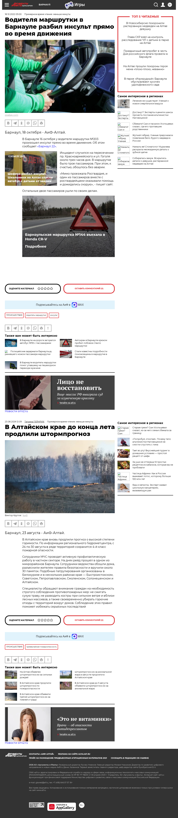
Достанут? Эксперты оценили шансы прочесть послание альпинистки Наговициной (152, 115)
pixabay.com (11, 115)
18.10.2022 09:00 (13, 14)
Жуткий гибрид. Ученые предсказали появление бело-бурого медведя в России (152, 138)
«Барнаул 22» (46, 146)
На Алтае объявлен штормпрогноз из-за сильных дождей (36, 675)
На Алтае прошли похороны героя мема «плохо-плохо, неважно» (145, 68)
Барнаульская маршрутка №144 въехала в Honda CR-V (65, 236)
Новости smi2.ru (16, 411)
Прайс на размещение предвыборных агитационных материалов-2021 (68, 758)
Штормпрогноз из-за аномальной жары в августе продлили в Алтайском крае (93, 675)
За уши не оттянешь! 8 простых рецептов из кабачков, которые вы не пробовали (152, 465)
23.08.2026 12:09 (13, 421)
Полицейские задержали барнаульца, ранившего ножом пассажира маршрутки (28, 352)
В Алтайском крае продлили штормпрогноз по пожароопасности (35, 686)
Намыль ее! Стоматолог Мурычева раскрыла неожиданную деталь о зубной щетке (151, 149)
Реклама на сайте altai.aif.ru (74, 754)
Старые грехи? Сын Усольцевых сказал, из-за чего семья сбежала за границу (151, 430)
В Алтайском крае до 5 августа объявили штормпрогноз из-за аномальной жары (91, 686)
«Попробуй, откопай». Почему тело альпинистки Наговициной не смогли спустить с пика (151, 442)
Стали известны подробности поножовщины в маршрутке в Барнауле (91, 354)
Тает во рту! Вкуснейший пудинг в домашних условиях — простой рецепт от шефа (150, 453)
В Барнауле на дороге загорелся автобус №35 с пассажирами (38, 341)
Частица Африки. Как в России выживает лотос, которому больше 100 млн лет (151, 476)
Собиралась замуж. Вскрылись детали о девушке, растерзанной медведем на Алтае (150, 161)
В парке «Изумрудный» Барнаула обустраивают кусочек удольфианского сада (145, 81)
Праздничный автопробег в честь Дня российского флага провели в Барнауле (145, 54)
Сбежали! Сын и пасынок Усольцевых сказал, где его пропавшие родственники (152, 126)
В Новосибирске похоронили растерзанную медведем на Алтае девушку (145, 26)
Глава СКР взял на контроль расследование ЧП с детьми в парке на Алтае (145, 40)
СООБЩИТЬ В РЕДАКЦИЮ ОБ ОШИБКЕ (130, 758)
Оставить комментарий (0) (89, 288)
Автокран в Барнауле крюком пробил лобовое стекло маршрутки (91, 343)
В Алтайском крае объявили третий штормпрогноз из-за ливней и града (35, 697)
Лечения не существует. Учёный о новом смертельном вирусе (150, 102)
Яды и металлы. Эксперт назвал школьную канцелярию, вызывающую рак (149, 488)
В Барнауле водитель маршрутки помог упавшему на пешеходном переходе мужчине (38, 365)
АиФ (25, 515)
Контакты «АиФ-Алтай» (41, 754)
